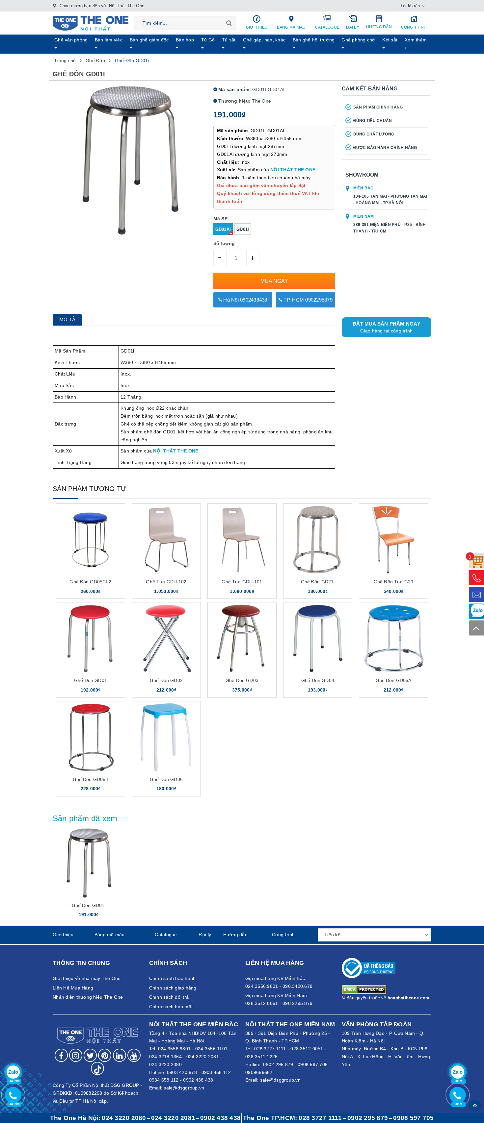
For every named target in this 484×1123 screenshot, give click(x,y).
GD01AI (223, 229)
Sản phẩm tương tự (89, 488)
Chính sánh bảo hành (172, 978)
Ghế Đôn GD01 (90, 680)
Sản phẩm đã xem (85, 818)
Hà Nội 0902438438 (244, 300)
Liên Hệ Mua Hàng (73, 987)
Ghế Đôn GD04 (317, 680)
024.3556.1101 (211, 1048)
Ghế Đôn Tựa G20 (393, 581)
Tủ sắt (229, 39)
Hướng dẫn (379, 27)
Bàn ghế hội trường (314, 39)
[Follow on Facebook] (61, 1055)
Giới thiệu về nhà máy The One (87, 978)
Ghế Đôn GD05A (394, 680)
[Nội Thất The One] (90, 23)
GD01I (242, 229)
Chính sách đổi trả (169, 997)
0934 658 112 (164, 1080)
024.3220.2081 (202, 1056)
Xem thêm (416, 39)
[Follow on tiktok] (97, 1068)
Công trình (414, 27)
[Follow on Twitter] (90, 1055)
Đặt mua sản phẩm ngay (386, 327)
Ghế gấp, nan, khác (264, 39)
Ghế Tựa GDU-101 (242, 581)
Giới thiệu (257, 27)
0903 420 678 (182, 1072)
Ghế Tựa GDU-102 (166, 581)
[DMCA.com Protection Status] (364, 989)
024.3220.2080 (165, 1064)
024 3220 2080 (124, 1117)
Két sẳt (389, 39)
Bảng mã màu (291, 27)
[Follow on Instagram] (75, 1055)
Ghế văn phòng (71, 39)
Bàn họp (185, 39)
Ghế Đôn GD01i (89, 905)
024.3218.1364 (165, 1056)
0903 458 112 (216, 1072)
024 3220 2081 (173, 1117)
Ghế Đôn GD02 (166, 680)
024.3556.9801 (174, 1048)
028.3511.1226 (261, 1056)
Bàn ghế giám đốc (149, 39)
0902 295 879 (278, 1064)
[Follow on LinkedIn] (119, 1055)
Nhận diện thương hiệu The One (88, 997)
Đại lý (352, 27)
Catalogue (327, 27)
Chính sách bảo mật (171, 1006)
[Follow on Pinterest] (104, 1055)
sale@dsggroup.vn (184, 1087)
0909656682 (259, 1072)
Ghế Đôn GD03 (242, 680)
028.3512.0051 (306, 1048)
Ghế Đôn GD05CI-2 (90, 581)
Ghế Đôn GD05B (91, 779)
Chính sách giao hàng (173, 987)
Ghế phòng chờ (358, 39)
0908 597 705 (313, 1064)
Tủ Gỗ (208, 39)
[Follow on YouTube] (134, 1055)
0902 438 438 (198, 1080)
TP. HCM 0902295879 (307, 300)
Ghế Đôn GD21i (318, 581)
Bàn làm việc (108, 39)
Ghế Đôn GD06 (166, 779)
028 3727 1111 (320, 1117)
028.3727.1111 (270, 1048)
